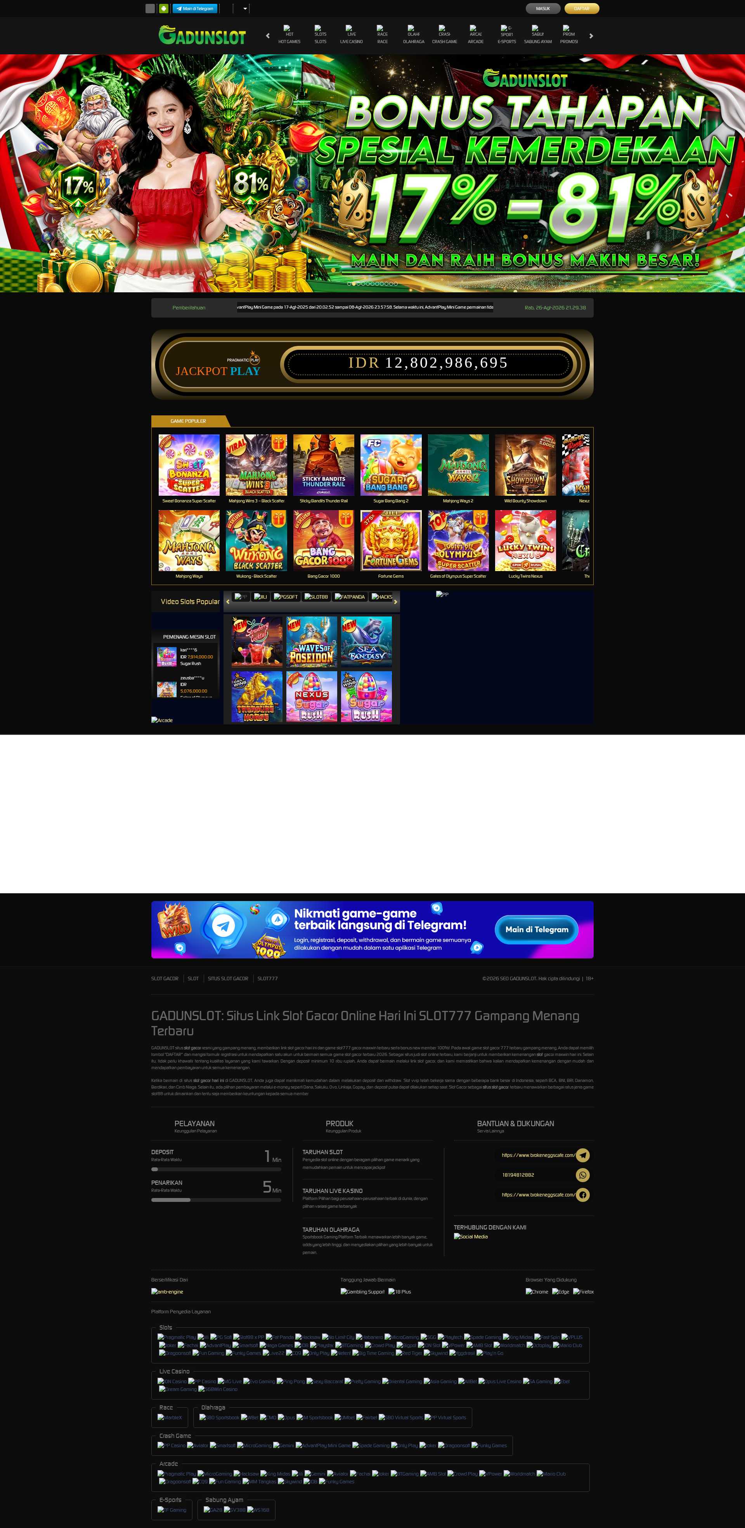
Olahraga (413, 41)
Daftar (581, 8)
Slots (320, 41)
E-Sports (507, 41)
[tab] (241, 597)
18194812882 (518, 1175)
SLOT (193, 978)
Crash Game (444, 41)
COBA (262, 634)
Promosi (569, 41)
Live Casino (351, 41)
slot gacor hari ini (208, 1080)
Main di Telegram (198, 8)
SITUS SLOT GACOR (228, 978)
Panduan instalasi (676, 830)
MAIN (194, 465)
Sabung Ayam (538, 41)
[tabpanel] (372, 173)
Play (245, 371)
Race (383, 41)
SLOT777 (268, 978)
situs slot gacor (496, 1087)
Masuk (543, 8)
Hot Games (289, 41)
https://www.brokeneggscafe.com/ (539, 1155)
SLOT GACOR (164, 978)
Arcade (475, 41)
